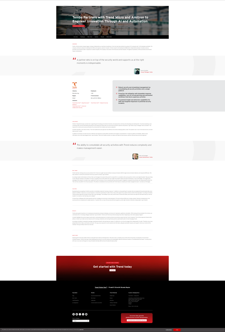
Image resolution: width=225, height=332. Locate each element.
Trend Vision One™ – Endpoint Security (99, 103)
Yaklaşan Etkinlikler (113, 302)
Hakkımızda (112, 295)
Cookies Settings (169, 329)
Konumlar (112, 300)
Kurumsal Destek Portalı (96, 295)
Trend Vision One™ (101, 287)
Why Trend (90, 36)
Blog (73, 295)
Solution (96, 36)
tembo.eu (74, 88)
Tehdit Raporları (75, 300)
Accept (177, 329)
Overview (76, 36)
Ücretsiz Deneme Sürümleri (96, 302)
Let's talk (112, 270)
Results (102, 36)
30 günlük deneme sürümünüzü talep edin (137, 320)
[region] (112, 330)
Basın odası (74, 298)
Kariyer (111, 298)
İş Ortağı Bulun (75, 302)
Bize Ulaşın (93, 298)
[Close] (223, 329)
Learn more (81, 329)
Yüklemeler (93, 300)
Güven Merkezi (113, 305)
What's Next (109, 36)
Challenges (82, 36)
